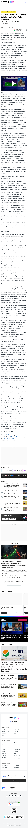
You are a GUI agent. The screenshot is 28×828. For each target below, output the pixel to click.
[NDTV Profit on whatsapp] (20, 796)
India (15, 747)
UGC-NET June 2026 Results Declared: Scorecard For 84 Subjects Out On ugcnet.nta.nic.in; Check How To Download (14, 667)
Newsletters (5, 765)
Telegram (16, 765)
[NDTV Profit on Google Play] (9, 816)
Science (4, 753)
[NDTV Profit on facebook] (7, 796)
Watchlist (16, 729)
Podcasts (4, 767)
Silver (13, 439)
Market (24, 435)
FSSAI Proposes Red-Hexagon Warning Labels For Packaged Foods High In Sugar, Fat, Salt (9, 704)
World (13, 26)
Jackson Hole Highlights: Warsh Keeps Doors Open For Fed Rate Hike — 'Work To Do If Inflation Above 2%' (9, 678)
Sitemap (21, 823)
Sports (3, 751)
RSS (24, 823)
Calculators (17, 758)
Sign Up (14, 780)
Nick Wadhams (8, 26)
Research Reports (18, 745)
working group (7, 154)
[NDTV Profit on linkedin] (15, 796)
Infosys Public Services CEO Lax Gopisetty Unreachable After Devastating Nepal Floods (8, 687)
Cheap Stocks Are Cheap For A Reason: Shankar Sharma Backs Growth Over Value (11, 637)
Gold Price (4, 755)
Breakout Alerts (6, 731)
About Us (4, 823)
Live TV (16, 731)
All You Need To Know (7, 607)
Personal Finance (15, 437)
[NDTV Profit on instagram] (12, 796)
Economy (4, 745)
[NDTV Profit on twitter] (10, 796)
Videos (15, 753)
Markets (4, 742)
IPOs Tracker (5, 736)
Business (8, 435)
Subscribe (4, 612)
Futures (4, 733)
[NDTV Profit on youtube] (18, 796)
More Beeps (14, 588)
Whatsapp (16, 767)
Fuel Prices (4, 757)
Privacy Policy (15, 823)
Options (16, 733)
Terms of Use (9, 823)
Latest (23, 439)
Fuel (5, 439)
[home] (8, 1)
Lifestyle (16, 751)
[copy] (26, 30)
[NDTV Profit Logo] (14, 717)
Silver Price (17, 755)
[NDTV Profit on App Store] (19, 816)
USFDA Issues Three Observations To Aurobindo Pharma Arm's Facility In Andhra (8, 696)
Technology (17, 749)
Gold (8, 439)
